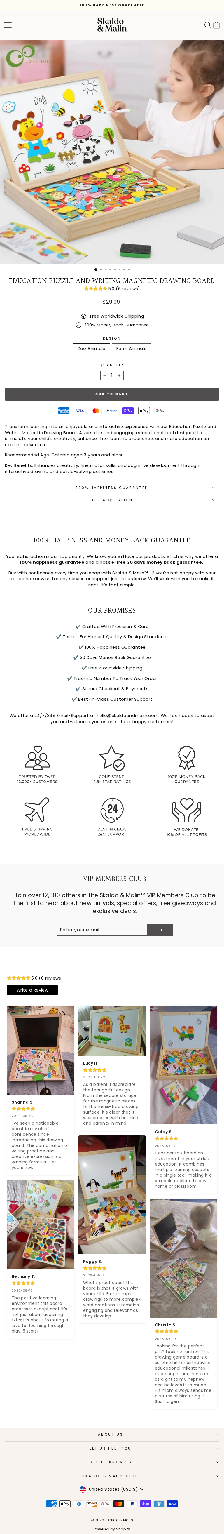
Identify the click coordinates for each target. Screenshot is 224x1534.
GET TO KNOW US (110, 1462)
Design (112, 338)
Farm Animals (131, 349)
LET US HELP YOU (111, 1448)
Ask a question (112, 500)
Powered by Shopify (112, 1529)
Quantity (111, 365)
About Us (110, 1434)
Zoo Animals (91, 349)
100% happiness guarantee (112, 488)
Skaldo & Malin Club (110, 1476)
